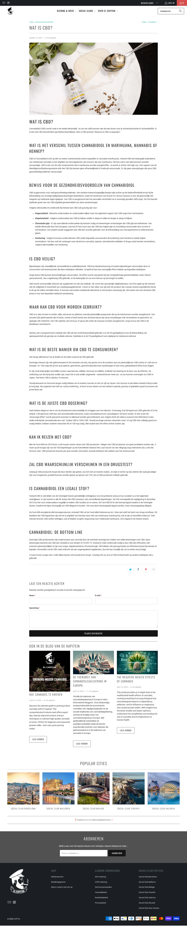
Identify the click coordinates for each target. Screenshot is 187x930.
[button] (67, 11)
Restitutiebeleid (101, 897)
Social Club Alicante (147, 903)
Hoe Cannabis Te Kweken (46, 694)
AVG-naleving (100, 877)
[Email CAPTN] (3, 2)
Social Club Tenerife (128, 791)
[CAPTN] (10, 11)
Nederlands (147, 3)
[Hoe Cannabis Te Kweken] (49, 671)
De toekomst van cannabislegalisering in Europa (90, 681)
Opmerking (34, 608)
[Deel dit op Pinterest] (146, 569)
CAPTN (17, 919)
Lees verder (38, 739)
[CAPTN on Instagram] (8, 2)
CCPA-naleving (101, 882)
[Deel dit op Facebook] (138, 569)
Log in (171, 2)
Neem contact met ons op (61, 887)
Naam (32, 595)
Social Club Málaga (147, 887)
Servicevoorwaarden (103, 887)
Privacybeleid (100, 903)
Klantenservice (57, 877)
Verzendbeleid (101, 892)
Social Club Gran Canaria (149, 908)
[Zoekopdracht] (180, 11)
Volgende (152, 22)
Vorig (144, 22)
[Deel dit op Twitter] (130, 569)
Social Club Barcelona (23, 791)
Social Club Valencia (164, 791)
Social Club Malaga (93, 791)
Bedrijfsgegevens (58, 882)
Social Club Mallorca (58, 791)
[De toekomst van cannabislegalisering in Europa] (93, 662)
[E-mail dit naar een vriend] (153, 569)
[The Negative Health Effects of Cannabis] (137, 662)
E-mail (98, 595)
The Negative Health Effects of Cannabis (136, 679)
